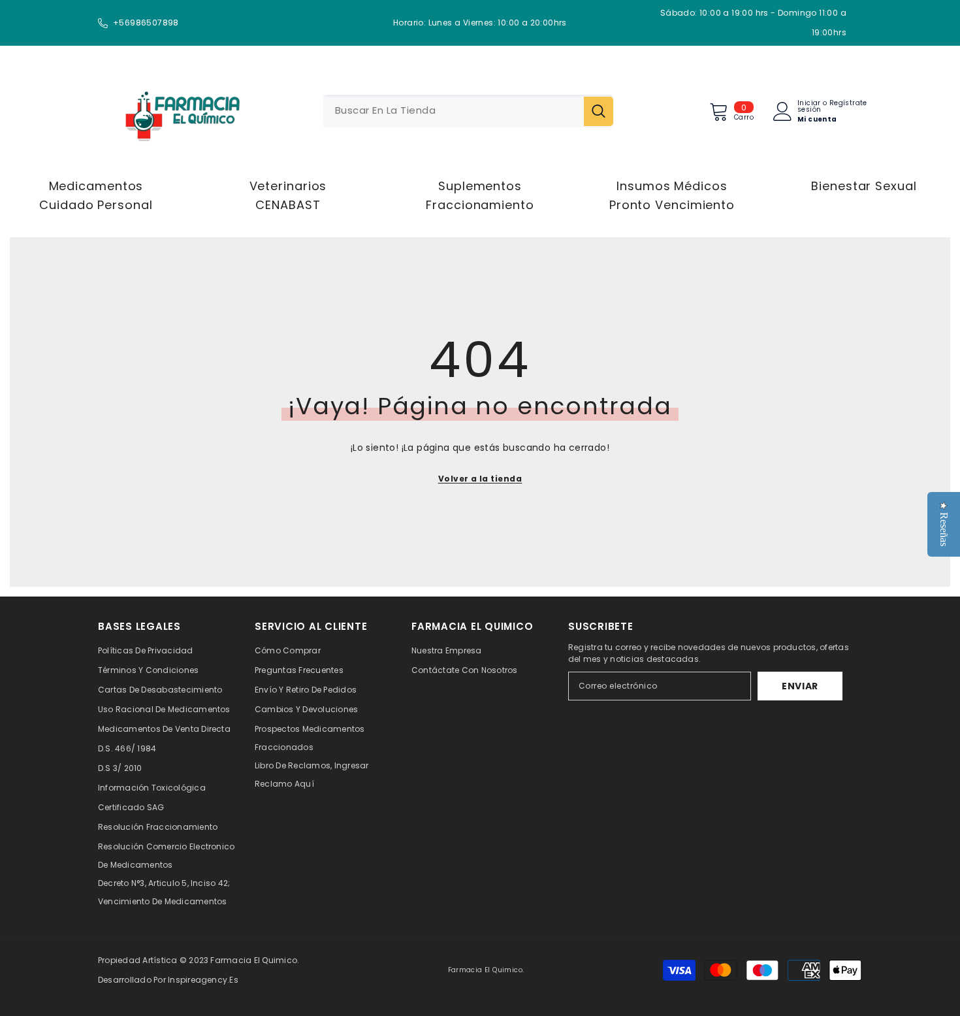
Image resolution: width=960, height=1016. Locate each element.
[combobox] (453, 111)
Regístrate (848, 104)
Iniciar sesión (809, 106)
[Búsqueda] (468, 111)
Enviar (800, 686)
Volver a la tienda (480, 478)
